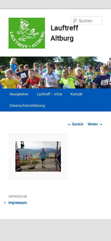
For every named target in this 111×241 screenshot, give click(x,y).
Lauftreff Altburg (64, 33)
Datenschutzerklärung (27, 106)
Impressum (18, 202)
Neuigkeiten (19, 94)
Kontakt (77, 94)
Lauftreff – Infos (49, 94)
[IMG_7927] (38, 156)
